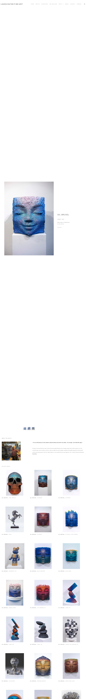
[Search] (84, 4)
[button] (61, 4)
